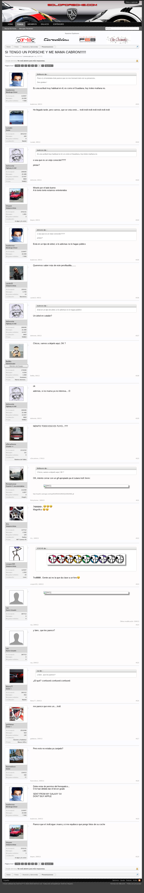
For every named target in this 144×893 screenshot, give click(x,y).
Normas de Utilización (117, 884)
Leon (24, 577)
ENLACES (45, 24)
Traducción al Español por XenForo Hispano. (58, 884)
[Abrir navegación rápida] (137, 47)
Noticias (129, 880)
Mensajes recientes (26, 28)
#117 (137, 738)
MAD (24, 179)
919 (25, 733)
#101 (137, 104)
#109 (137, 418)
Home (10, 24)
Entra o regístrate (132, 2)
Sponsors (115, 880)
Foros (20, 24)
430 (25, 136)
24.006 (24, 98)
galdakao (10, 724)
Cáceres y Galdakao (19, 739)
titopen (9, 206)
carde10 (9, 283)
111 (25, 452)
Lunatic (9, 128)
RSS (139, 880)
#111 (137, 500)
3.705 (24, 292)
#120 (137, 856)
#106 (137, 298)
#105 (137, 260)
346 (25, 775)
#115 (137, 663)
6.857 (24, 492)
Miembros (32, 24)
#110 (137, 458)
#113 (137, 584)
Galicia (24, 537)
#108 (137, 376)
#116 (137, 701)
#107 (137, 335)
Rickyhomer (11, 484)
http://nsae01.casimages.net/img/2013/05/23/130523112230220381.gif (53, 494)
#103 (137, 180)
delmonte (10, 166)
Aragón (24, 497)
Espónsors (58, 24)
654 (25, 695)
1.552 (24, 572)
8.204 (24, 372)
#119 (137, 819)
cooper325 (10, 564)
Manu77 (9, 687)
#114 (137, 625)
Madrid (24, 141)
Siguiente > (49, 66)
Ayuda (122, 880)
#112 (137, 538)
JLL (7, 524)
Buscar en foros (10, 28)
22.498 (24, 174)
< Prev (17, 66)
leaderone (10, 90)
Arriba (135, 880)
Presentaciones (17, 56)
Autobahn (23, 377)
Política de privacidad (134, 884)
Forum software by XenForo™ (22, 884)
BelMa (8, 361)
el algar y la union (20, 221)
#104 (137, 220)
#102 (137, 142)
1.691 (24, 214)
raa (35, 56)
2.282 (24, 532)
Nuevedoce (10, 767)
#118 (137, 781)
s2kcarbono (11, 444)
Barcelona (23, 296)
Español (6, 880)
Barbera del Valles (20, 459)
